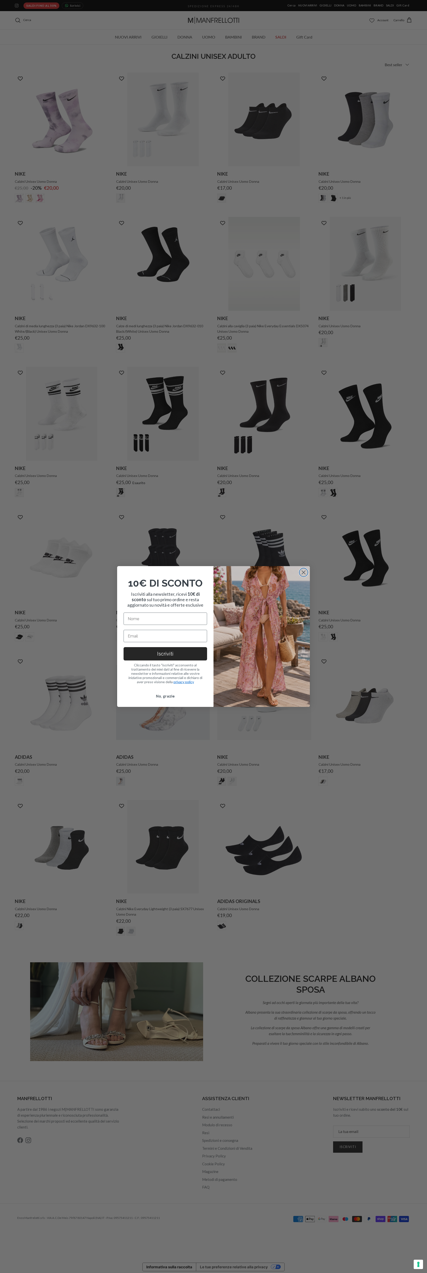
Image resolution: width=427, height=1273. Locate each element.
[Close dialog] (303, 572)
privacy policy (183, 682)
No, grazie (165, 696)
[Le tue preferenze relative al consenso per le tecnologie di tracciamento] (418, 1264)
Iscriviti (165, 654)
